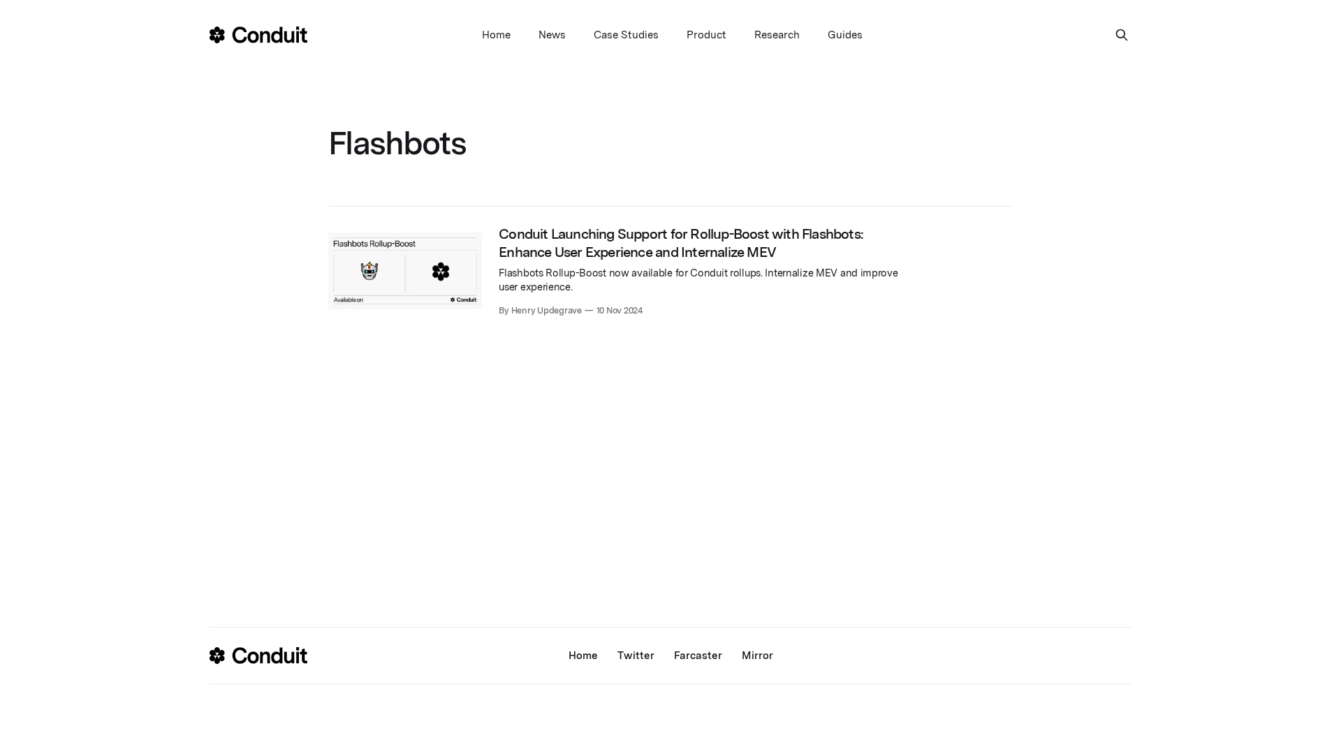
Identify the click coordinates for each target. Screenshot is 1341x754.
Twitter (635, 655)
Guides (845, 35)
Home (496, 35)
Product (706, 35)
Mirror (757, 655)
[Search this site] (1122, 35)
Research (777, 35)
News (552, 35)
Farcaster (698, 655)
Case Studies (626, 35)
